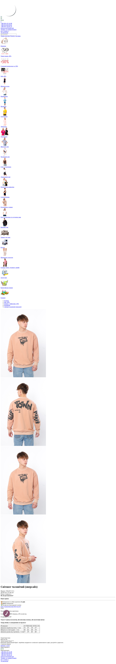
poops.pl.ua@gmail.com (7, 28)
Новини (3, 645)
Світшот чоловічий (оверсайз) (12, 307)
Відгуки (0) (17, 606)
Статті (8, 645)
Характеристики (9, 606)
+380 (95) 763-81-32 (6, 26)
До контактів (4, 32)
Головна (6, 300)
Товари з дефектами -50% (11, 303)
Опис (2, 606)
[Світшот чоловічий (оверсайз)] (23, 377)
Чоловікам (7, 305)
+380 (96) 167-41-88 (6, 23)
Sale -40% (7, 302)
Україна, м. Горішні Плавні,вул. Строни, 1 (9, 30)
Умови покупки (5, 36)
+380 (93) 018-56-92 (6, 25)
